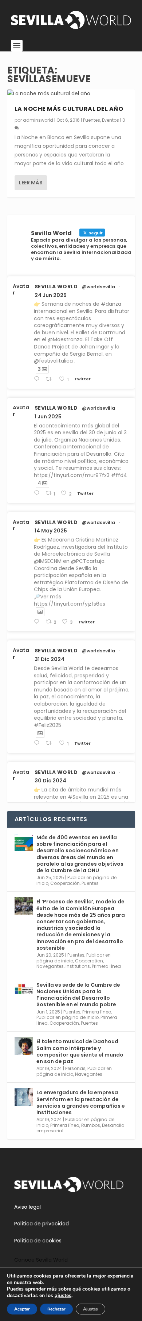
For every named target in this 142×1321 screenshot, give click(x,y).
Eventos (110, 120)
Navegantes (50, 966)
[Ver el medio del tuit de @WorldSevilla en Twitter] (40, 611)
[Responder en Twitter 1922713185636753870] (38, 622)
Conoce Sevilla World (41, 1259)
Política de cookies (38, 1240)
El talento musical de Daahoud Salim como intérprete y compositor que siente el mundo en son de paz (79, 1051)
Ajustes (90, 1309)
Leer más (31, 182)
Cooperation (89, 961)
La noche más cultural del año (69, 109)
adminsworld (38, 120)
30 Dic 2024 (50, 780)
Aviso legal (27, 1207)
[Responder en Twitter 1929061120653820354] (38, 493)
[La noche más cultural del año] (71, 93)
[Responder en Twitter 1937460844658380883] (38, 379)
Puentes (91, 120)
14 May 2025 (51, 530)
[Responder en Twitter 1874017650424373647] (38, 743)
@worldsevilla (98, 287)
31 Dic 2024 (49, 659)
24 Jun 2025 (51, 295)
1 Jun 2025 (48, 416)
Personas (75, 1068)
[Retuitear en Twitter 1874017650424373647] (50, 743)
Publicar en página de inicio (67, 1017)
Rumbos (90, 1125)
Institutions (78, 966)
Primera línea (106, 966)
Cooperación (65, 883)
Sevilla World (56, 286)
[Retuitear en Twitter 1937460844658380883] (50, 379)
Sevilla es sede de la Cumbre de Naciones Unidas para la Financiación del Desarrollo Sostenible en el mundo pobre (78, 994)
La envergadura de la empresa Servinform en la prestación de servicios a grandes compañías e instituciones (80, 1102)
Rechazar (56, 1309)
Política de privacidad (41, 1223)
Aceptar (22, 1309)
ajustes (63, 1295)
